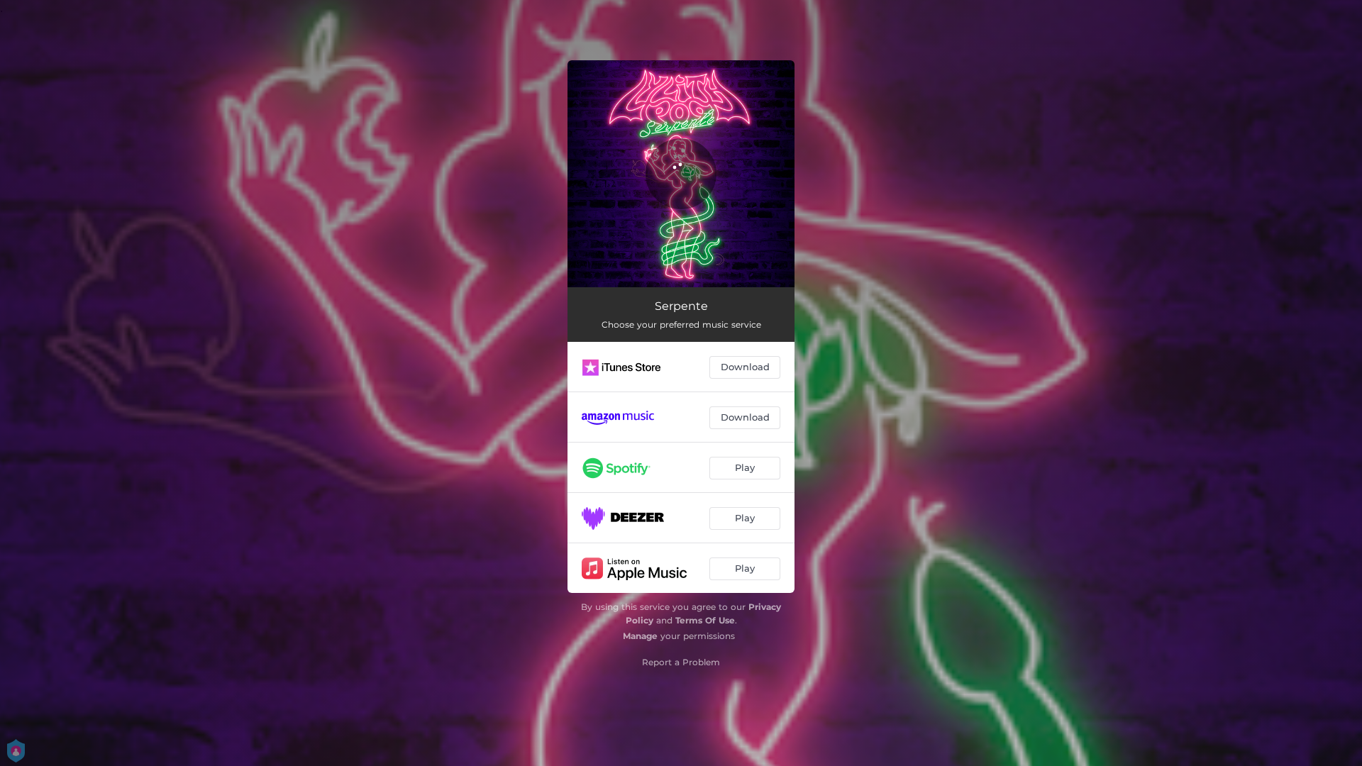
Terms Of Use (705, 620)
